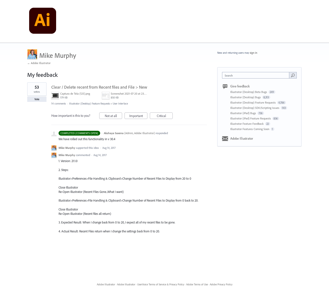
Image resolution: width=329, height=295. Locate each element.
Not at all (113, 116)
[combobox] (256, 75)
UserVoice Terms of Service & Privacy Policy (160, 284)
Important (138, 116)
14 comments (58, 103)
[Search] (293, 75)
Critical (165, 116)
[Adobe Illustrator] (42, 21)
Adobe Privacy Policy (221, 284)
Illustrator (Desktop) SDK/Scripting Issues (255, 108)
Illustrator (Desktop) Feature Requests (89, 103)
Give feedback (240, 86)
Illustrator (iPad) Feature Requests (251, 118)
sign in (253, 52)
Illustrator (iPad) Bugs (243, 113)
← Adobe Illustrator (39, 63)
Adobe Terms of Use (197, 284)
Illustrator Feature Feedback (247, 123)
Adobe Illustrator (241, 138)
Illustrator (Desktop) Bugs (246, 97)
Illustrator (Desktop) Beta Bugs (249, 92)
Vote (36, 99)
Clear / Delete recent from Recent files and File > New (99, 87)
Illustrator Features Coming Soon (250, 129)
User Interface (120, 103)
